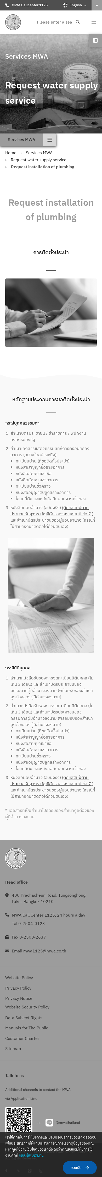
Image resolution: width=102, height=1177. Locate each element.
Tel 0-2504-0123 (28, 923)
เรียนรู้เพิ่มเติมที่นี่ (31, 1155)
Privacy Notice (18, 998)
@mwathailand (68, 1123)
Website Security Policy (27, 1007)
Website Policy (19, 977)
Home (10, 153)
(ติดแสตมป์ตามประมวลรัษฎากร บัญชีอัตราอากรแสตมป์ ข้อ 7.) (51, 511)
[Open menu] (93, 22)
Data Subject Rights (23, 1018)
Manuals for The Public (26, 1028)
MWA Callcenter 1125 (30, 5)
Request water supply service (38, 160)
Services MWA (39, 153)
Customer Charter (22, 1038)
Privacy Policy (18, 988)
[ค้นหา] (78, 22)
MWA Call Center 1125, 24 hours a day (48, 915)
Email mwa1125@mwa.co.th (39, 951)
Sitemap (13, 1048)
